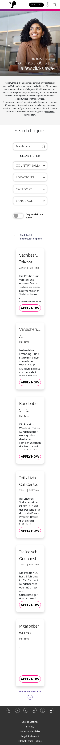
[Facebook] (25, 711)
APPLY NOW (30, 308)
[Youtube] (51, 711)
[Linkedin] (9, 711)
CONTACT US (36, 5)
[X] (17, 711)
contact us (50, 111)
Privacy (30, 726)
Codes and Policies (30, 731)
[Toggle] (4, 5)
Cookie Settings (30, 721)
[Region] (47, 4)
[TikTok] (42, 711)
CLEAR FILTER (30, 156)
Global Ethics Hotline (30, 740)
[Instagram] (34, 711)
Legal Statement (30, 736)
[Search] (54, 5)
